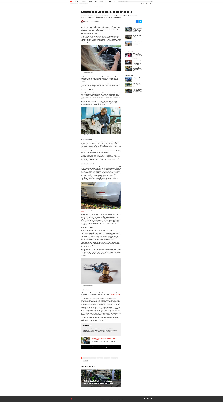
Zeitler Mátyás (135, 32)
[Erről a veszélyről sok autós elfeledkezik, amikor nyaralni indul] (128, 68)
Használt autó (108, 1)
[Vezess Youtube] (151, 396)
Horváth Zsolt (135, 80)
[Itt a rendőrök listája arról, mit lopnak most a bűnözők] (128, 37)
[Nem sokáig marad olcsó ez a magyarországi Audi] (128, 62)
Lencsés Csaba (135, 39)
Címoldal (82, 7)
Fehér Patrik (135, 85)
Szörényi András (136, 64)
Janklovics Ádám (114, 358)
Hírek (96, 1)
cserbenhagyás (100, 358)
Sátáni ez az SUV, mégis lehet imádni (137, 84)
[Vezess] (74, 1)
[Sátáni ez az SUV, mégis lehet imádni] (128, 85)
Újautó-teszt (84, 1)
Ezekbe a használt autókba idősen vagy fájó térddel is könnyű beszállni (137, 55)
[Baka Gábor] (82, 21)
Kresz (114, 1)
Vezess (134, 70)
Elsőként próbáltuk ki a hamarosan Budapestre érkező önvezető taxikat (137, 30)
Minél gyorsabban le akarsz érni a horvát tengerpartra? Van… (104, 341)
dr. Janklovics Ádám (115, 294)
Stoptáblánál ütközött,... (98, 7)
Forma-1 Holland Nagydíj (83, 3)
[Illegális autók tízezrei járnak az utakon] (128, 43)
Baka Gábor (86, 21)
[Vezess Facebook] (144, 396)
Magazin (90, 1)
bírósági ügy (93, 358)
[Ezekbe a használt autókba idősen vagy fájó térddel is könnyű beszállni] (128, 55)
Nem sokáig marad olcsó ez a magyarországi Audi (137, 62)
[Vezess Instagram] (147, 396)
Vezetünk (101, 1)
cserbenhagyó (107, 358)
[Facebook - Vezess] (137, 21)
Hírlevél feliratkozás (74, 3)
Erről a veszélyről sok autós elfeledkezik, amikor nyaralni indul (137, 68)
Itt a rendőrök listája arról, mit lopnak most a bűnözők (137, 36)
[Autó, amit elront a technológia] (128, 79)
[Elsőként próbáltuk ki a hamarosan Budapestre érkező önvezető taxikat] (128, 29)
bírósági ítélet (86, 358)
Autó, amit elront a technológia (136, 78)
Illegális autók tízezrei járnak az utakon (137, 42)
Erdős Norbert (135, 58)
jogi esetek (86, 360)
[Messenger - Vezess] (140, 21)
